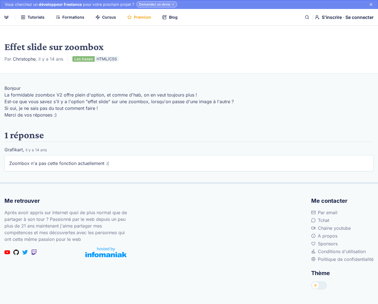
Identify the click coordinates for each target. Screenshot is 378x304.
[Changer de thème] (319, 285)
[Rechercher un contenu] (307, 17)
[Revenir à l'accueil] (6, 17)
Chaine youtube (334, 228)
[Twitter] (25, 252)
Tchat (323, 220)
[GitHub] (16, 252)
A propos (327, 236)
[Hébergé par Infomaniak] (106, 252)
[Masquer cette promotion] (371, 4)
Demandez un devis (154, 4)
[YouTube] (7, 252)
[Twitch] (34, 252)
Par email (327, 212)
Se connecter (359, 17)
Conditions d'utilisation (342, 251)
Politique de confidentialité (346, 259)
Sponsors (328, 243)
